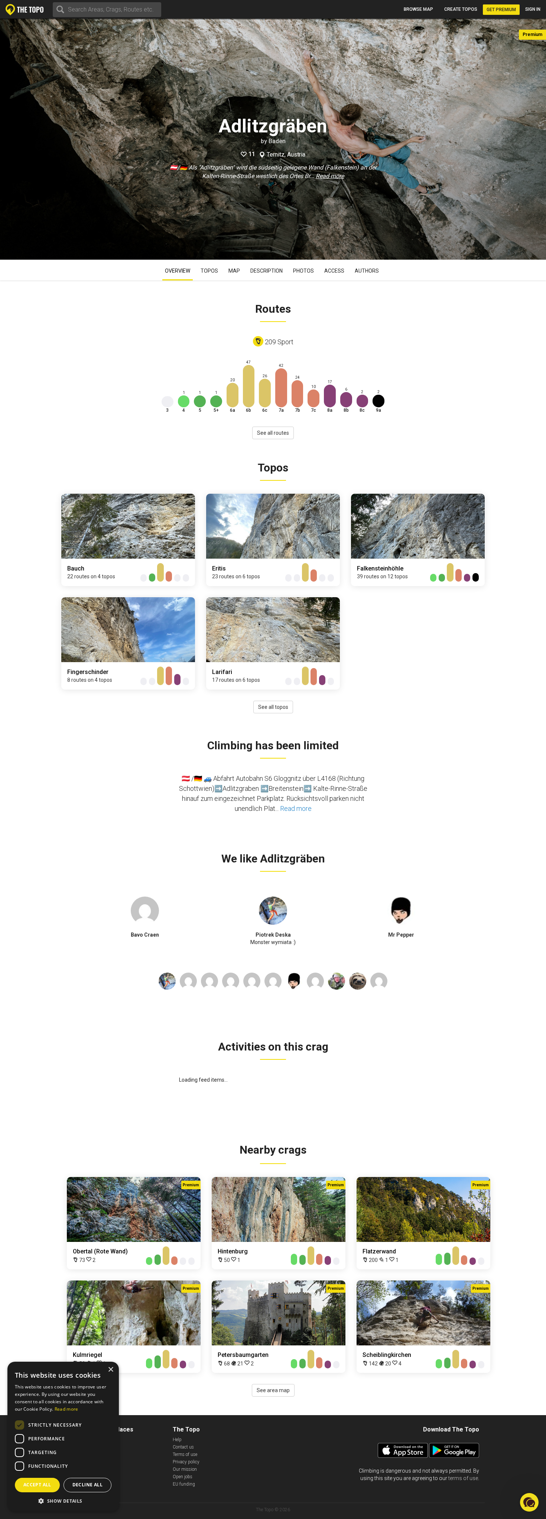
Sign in (532, 9)
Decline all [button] (87, 1485)
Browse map (418, 9)
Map (234, 271)
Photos (303, 271)
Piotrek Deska (273, 935)
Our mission (185, 1469)
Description (266, 271)
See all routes (273, 433)
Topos (209, 271)
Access (334, 271)
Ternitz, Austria (286, 155)
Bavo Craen (145, 935)
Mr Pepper (401, 935)
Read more (330, 176)
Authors (367, 271)
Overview (177, 271)
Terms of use (185, 1454)
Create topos (460, 9)
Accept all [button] (37, 1485)
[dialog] (63, 1437)
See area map (273, 1390)
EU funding (184, 1484)
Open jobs (182, 1476)
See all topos (273, 707)
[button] (63, 1500)
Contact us (183, 1447)
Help (177, 1439)
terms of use (463, 1478)
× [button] (110, 1369)
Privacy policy (186, 1461)
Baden (277, 141)
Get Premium (501, 9)
